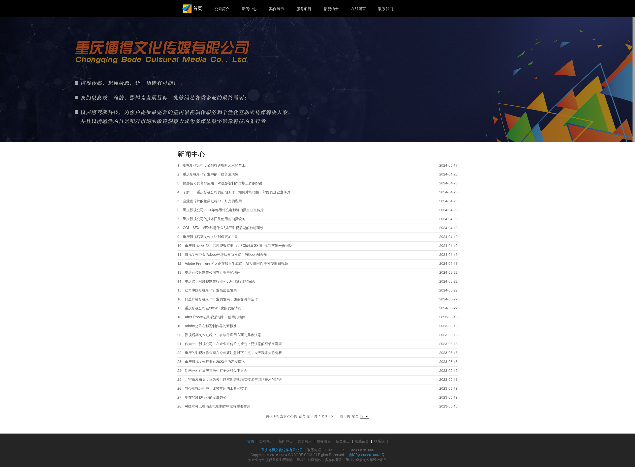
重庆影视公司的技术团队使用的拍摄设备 (214, 218)
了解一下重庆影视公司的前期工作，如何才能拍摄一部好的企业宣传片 (236, 191)
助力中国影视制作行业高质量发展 (211, 290)
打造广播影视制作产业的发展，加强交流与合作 (221, 298)
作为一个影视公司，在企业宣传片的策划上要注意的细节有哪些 (233, 343)
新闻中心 (249, 8)
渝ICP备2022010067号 (366, 454)
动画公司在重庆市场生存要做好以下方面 (216, 370)
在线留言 (358, 8)
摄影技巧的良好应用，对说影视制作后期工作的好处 (223, 182)
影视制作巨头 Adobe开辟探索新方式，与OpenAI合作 (226, 254)
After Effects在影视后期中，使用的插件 (215, 316)
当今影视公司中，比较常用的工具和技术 (216, 388)
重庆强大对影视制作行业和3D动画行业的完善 (220, 281)
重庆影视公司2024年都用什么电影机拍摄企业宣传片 (223, 209)
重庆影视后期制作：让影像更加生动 (210, 236)
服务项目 (303, 8)
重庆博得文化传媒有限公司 (282, 449)
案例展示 (276, 8)
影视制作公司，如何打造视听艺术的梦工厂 (216, 165)
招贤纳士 (331, 8)
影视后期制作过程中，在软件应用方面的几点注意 (223, 334)
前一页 (312, 415)
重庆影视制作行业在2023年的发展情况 (215, 361)
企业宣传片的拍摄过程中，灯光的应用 (212, 200)
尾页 (355, 415)
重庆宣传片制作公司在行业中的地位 (212, 272)
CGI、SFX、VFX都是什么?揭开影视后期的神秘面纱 (223, 227)
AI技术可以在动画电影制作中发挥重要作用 (218, 406)
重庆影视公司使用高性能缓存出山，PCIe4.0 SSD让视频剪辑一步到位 (238, 245)
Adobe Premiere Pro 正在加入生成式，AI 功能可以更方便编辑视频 (236, 263)
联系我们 (385, 8)
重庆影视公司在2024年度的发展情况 (213, 307)
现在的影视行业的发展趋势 (205, 397)
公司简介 (222, 8)
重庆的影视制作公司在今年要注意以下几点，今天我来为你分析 (233, 352)
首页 (197, 8)
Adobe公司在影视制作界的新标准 (211, 325)
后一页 (345, 415)
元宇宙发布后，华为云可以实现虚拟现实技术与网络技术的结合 (233, 379)
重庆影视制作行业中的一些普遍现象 (210, 174)
